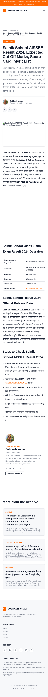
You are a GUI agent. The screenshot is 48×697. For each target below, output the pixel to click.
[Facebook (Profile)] (17, 468)
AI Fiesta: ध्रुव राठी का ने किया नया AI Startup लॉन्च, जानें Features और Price (24, 668)
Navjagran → (30, 4)
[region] (24, 274)
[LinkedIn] (10, 468)
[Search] (34, 10)
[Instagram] (21, 468)
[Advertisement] (24, 214)
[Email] (24, 468)
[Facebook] (13, 468)
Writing (13, 30)
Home (5, 30)
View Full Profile (13, 473)
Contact (5, 638)
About (5, 634)
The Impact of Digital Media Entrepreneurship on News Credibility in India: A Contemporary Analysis (22, 663)
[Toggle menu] (44, 10)
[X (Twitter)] (6, 468)
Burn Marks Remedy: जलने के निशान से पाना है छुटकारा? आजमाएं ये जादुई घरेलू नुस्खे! (23, 674)
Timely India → (18, 4)
